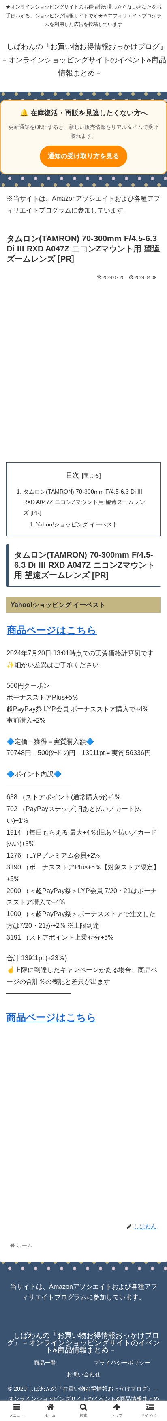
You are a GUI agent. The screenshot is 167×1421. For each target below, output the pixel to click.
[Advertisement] (83, 369)
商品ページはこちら (52, 630)
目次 (72, 475)
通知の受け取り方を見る (83, 155)
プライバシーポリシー (122, 1362)
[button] (150, 946)
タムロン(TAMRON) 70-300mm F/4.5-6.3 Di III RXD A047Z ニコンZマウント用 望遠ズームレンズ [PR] (84, 502)
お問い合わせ (83, 1374)
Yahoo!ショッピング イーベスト (77, 524)
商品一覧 (45, 1362)
